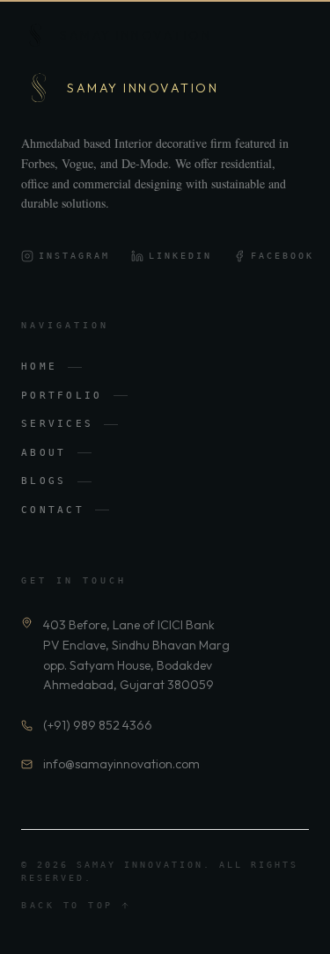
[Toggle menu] (293, 36)
